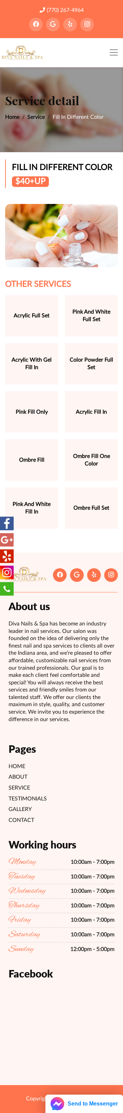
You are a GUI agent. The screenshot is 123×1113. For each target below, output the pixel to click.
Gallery (20, 809)
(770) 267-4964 (65, 10)
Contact (21, 820)
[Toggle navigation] (114, 52)
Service (36, 117)
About (18, 777)
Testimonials (28, 798)
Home (12, 117)
